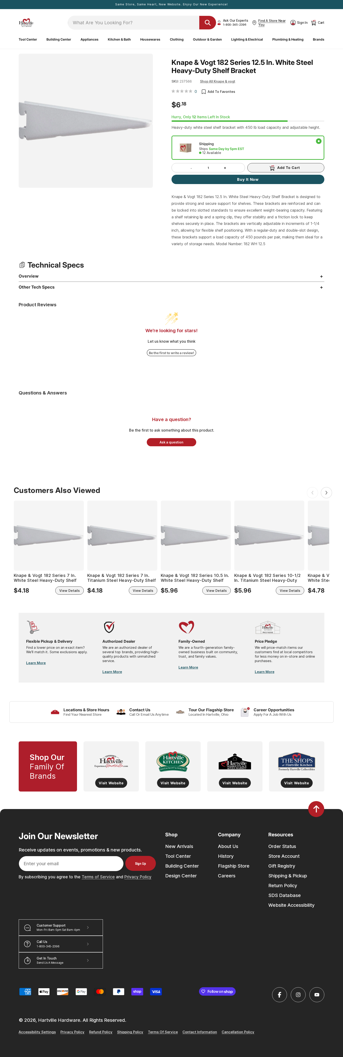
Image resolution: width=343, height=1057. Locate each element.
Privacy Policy (137, 877)
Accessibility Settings (37, 1032)
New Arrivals (179, 846)
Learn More (36, 663)
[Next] (326, 492)
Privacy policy (72, 1032)
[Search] (207, 22)
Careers (226, 876)
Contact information (199, 1032)
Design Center (181, 876)
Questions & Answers (43, 393)
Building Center (182, 866)
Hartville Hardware (59, 1020)
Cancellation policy (238, 1032)
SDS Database (284, 895)
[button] (28, 39)
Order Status (282, 846)
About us (228, 846)
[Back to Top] (316, 809)
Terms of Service (98, 877)
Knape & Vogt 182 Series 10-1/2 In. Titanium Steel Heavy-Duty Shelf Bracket (267, 578)
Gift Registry (281, 866)
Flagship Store (233, 866)
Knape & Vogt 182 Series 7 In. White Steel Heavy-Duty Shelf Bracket (45, 578)
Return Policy (282, 885)
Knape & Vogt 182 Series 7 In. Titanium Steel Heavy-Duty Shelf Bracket (121, 578)
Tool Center (178, 856)
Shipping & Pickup (287, 876)
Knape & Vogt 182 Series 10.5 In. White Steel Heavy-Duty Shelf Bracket (195, 578)
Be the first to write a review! (171, 353)
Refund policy (100, 1032)
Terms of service (163, 1032)
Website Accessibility (291, 905)
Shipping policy (130, 1032)
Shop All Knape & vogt (217, 81)
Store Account (284, 856)
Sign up (140, 863)
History (226, 856)
